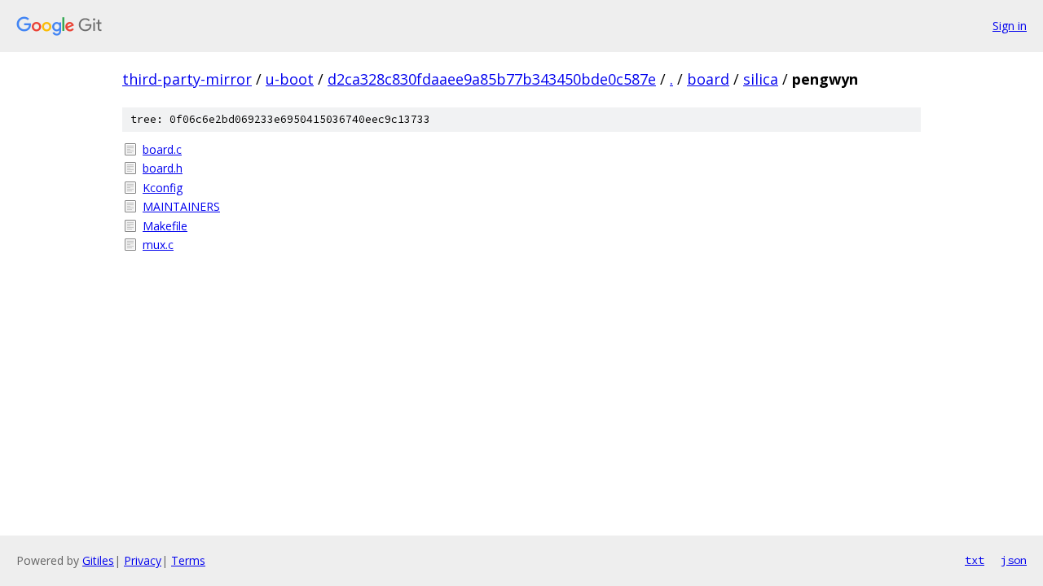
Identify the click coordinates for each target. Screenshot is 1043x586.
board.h (163, 168)
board (708, 79)
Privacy (142, 560)
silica (760, 79)
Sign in (1009, 25)
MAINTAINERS (181, 206)
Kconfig (163, 187)
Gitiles (98, 560)
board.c (162, 149)
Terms (188, 560)
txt (974, 560)
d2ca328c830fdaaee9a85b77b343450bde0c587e (492, 79)
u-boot (290, 79)
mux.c (158, 244)
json (1014, 560)
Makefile (165, 226)
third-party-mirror (187, 79)
